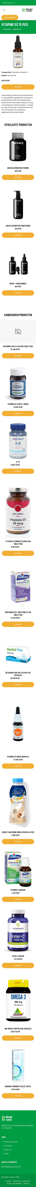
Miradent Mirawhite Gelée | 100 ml (18, 1086)
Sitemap (26, 1183)
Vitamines (7, 29)
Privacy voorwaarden (14, 1183)
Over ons (8, 1150)
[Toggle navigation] (4, 10)
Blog (6, 1154)
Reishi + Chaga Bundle (18, 283)
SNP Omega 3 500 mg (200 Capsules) (18, 1028)
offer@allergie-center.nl (8, 3)
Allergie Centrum (11, 1142)
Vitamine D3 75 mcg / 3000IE (18, 404)
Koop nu (18, 87)
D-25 (18, 462)
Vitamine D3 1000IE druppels (18, 756)
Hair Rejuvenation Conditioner (18, 225)
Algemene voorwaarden (21, 1181)
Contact (8, 1181)
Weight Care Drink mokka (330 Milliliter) (18, 832)
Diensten (8, 1146)
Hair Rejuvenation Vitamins (18, 168)
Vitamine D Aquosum (18, 890)
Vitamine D (17, 29)
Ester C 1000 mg (18, 956)
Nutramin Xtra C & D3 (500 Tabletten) (18, 346)
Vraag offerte (9, 17)
